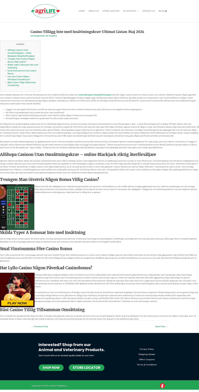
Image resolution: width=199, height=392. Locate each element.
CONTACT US (148, 11)
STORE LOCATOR (110, 11)
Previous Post (39, 326)
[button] (51, 367)
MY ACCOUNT (129, 11)
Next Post (161, 326)
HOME (82, 11)
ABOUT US (94, 11)
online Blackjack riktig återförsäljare (95, 95)
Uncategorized (37, 36)
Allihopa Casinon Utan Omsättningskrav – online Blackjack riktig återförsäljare (21, 53)
